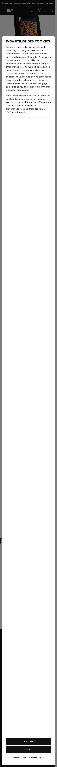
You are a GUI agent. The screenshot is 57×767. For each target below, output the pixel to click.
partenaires (45, 76)
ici (24, 112)
